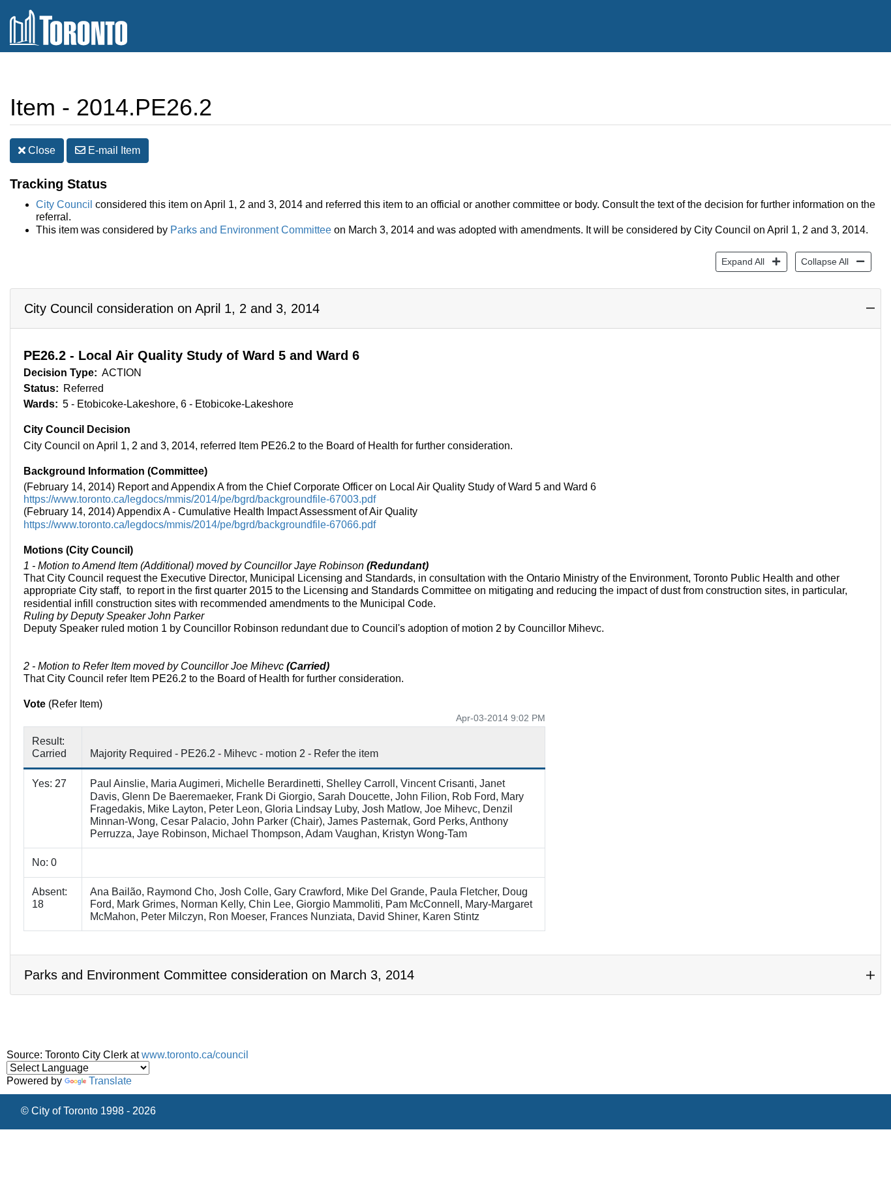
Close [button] (40, 150)
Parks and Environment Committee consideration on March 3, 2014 (219, 975)
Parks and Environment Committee (250, 229)
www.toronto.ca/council (195, 1054)
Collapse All (822, 261)
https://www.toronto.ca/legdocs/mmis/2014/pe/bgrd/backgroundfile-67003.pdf (199, 499)
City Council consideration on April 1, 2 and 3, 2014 (172, 308)
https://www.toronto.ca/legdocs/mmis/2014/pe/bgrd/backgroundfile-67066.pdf (199, 524)
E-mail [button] (112, 150)
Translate (110, 1080)
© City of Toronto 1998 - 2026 (88, 1110)
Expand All (740, 261)
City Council (64, 204)
